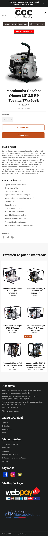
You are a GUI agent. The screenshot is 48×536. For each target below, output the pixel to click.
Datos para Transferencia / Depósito (15, 458)
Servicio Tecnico (10, 24)
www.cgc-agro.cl (13, 411)
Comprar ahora (23, 135)
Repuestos (23, 24)
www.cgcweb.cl (12, 408)
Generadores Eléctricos (24, 31)
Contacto (40, 24)
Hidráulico (6, 426)
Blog (31, 24)
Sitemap (5, 461)
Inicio (4, 433)
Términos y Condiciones (10, 444)
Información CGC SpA (10, 454)
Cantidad (5, 114)
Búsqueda (6, 448)
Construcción (7, 429)
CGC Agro (10, 534)
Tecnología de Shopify (19, 534)
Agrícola (5, 423)
